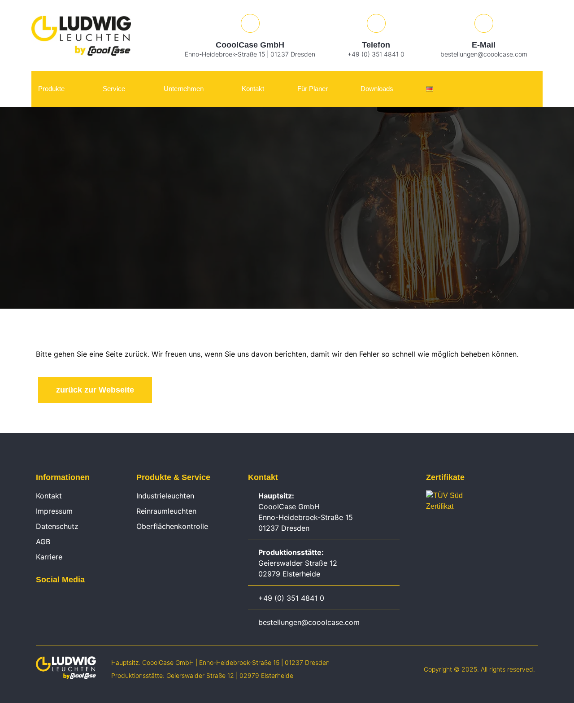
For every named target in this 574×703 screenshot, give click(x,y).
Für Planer (312, 88)
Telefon (376, 44)
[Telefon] (376, 23)
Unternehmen (184, 88)
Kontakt (253, 88)
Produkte (51, 88)
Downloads (377, 88)
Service (114, 88)
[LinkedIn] (40, 600)
